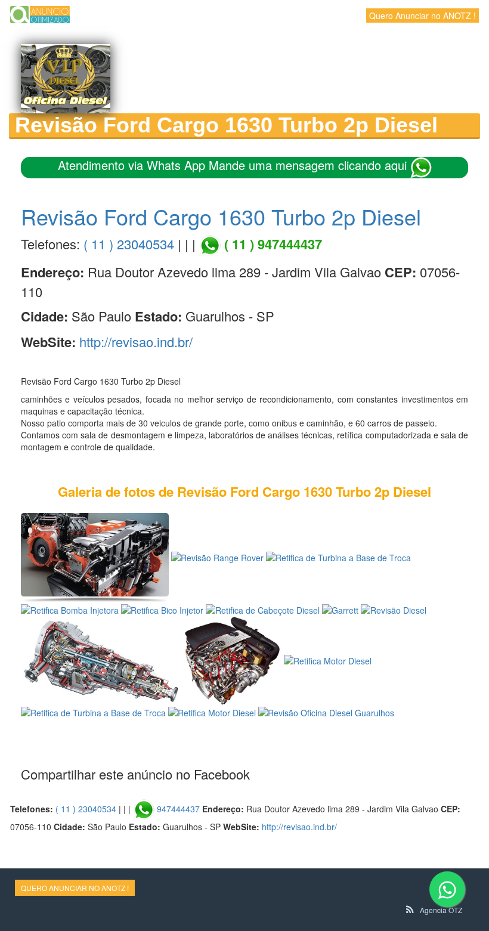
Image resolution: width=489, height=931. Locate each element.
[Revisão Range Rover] (217, 556)
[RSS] (410, 909)
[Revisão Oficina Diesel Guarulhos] (326, 711)
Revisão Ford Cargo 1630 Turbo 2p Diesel (221, 216)
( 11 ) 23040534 (128, 243)
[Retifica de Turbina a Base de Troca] (338, 556)
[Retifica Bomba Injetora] (70, 608)
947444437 (178, 809)
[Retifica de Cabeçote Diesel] (263, 608)
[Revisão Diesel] (393, 608)
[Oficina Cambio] (100, 659)
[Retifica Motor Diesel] (231, 659)
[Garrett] (340, 608)
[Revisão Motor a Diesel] (95, 556)
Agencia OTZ (441, 910)
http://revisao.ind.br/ (136, 341)
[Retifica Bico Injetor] (162, 608)
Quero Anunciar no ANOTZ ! (422, 15)
